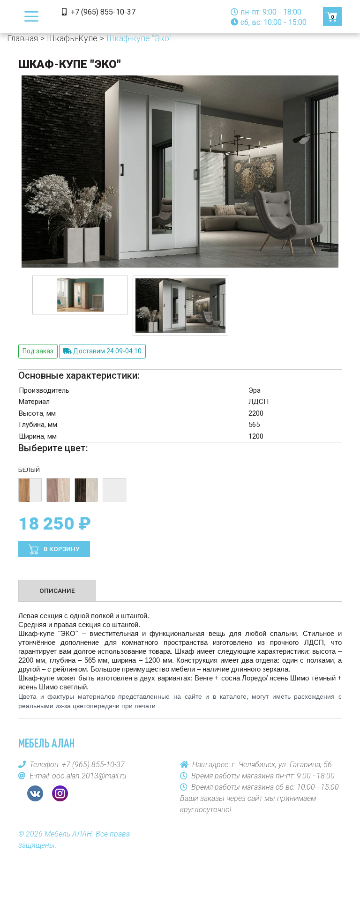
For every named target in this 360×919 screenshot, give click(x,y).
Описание (57, 590)
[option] (80, 295)
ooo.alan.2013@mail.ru (89, 775)
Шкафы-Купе (72, 38)
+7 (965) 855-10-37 (102, 11)
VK (35, 793)
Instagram (60, 793)
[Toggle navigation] (31, 16)
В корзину (61, 549)
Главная (22, 38)
